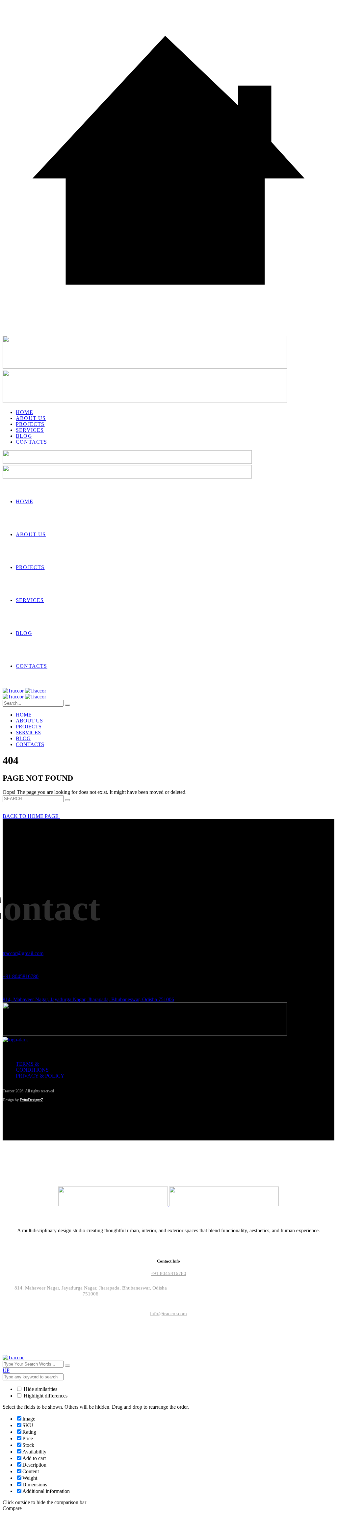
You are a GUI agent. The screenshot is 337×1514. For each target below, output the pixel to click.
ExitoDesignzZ (31, 1100)
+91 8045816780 (21, 976)
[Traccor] (24, 690)
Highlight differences (44, 1395)
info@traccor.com (168, 1313)
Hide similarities (39, 1389)
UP (6, 1370)
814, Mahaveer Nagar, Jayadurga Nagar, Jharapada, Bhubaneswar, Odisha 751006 (88, 999)
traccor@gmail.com (23, 953)
